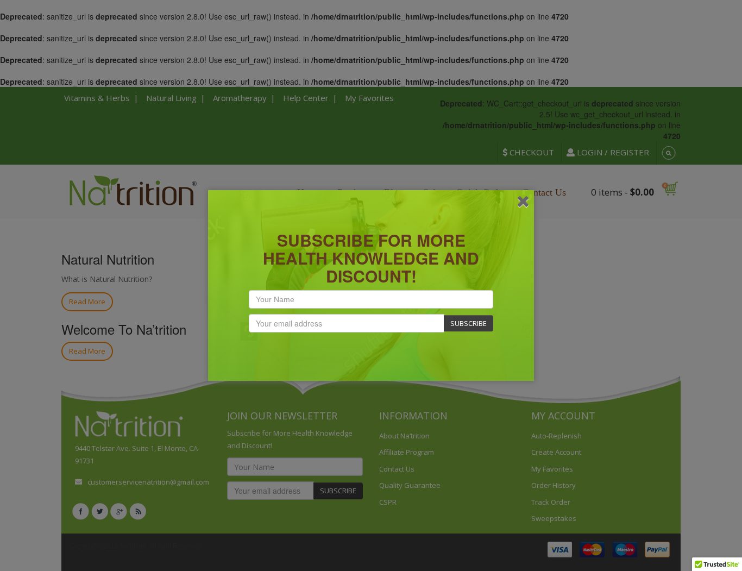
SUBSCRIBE (468, 323)
